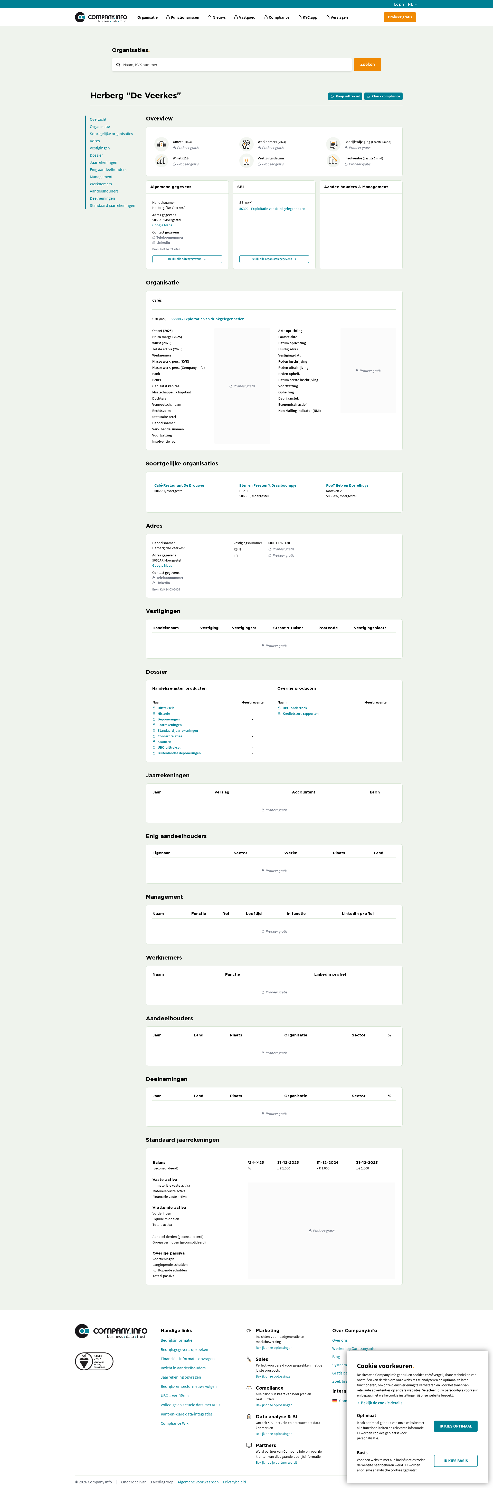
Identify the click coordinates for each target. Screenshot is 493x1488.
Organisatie (147, 17)
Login (399, 4)
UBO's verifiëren (175, 1395)
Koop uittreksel (348, 96)
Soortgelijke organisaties (111, 133)
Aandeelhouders (104, 190)
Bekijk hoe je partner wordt (276, 1462)
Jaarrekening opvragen (181, 1377)
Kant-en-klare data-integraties (187, 1413)
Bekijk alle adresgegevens (184, 259)
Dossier (96, 155)
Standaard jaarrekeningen (112, 205)
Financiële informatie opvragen (188, 1358)
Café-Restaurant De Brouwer (179, 485)
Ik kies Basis (456, 1460)
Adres (95, 140)
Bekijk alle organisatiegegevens (271, 259)
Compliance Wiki (175, 1423)
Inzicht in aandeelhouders (183, 1367)
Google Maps (162, 225)
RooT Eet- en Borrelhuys (347, 485)
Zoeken (367, 64)
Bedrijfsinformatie (176, 1340)
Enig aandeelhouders (108, 169)
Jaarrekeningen (103, 162)
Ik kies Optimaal (456, 1426)
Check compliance (386, 96)
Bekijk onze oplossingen (274, 1347)
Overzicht (98, 119)
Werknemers (101, 183)
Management (101, 176)
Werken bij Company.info (354, 1348)
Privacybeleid (234, 1481)
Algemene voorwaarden (198, 1481)
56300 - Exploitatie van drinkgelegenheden (272, 208)
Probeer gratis (400, 16)
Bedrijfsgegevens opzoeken (184, 1349)
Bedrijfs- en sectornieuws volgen (189, 1386)
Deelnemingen (102, 198)
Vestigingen (100, 147)
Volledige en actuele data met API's (190, 1404)
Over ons (340, 1340)
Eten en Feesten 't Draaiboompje (267, 485)
